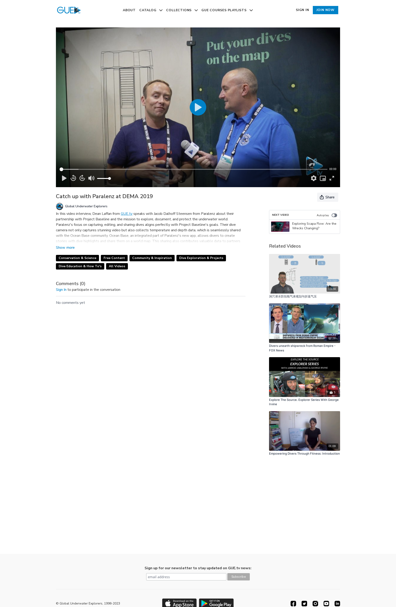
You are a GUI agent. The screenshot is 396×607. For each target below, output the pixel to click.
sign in (61, 289)
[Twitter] (304, 603)
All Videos (117, 266)
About (129, 10)
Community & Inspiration (152, 258)
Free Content (114, 258)
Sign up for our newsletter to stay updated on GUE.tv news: (198, 568)
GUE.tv (126, 213)
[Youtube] (326, 603)
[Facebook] (293, 603)
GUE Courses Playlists (224, 10)
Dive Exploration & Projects (201, 258)
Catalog (148, 10)
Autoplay (323, 215)
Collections (179, 10)
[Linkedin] (337, 603)
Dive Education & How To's (80, 266)
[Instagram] (315, 603)
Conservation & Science (77, 258)
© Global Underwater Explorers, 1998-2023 (88, 603)
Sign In (302, 10)
